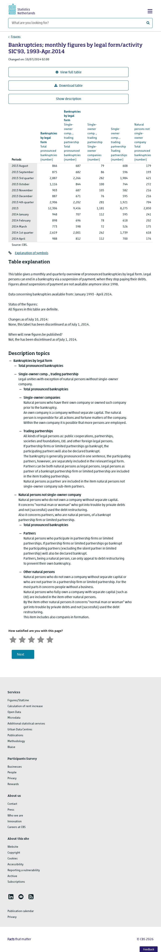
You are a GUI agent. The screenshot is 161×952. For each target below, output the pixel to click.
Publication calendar (21, 911)
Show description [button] (68, 99)
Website (13, 847)
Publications (15, 735)
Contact (12, 804)
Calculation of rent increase (25, 706)
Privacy (12, 778)
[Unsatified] (22, 639)
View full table (71, 72)
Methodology (16, 741)
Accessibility (15, 864)
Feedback (148, 949)
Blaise (11, 747)
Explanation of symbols (31, 253)
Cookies (13, 858)
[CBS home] (25, 8)
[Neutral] (31, 639)
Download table (71, 86)
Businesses (15, 767)
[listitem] (11, 896)
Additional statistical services (26, 723)
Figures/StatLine (18, 700)
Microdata (14, 718)
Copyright (14, 852)
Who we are (15, 815)
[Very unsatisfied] (13, 639)
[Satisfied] (40, 639)
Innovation (15, 821)
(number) (72, 135)
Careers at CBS (17, 827)
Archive (12, 876)
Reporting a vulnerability (24, 870)
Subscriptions (16, 882)
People (12, 772)
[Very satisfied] (50, 639)
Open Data (14, 712)
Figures (16, 36)
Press (11, 809)
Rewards (13, 784)
